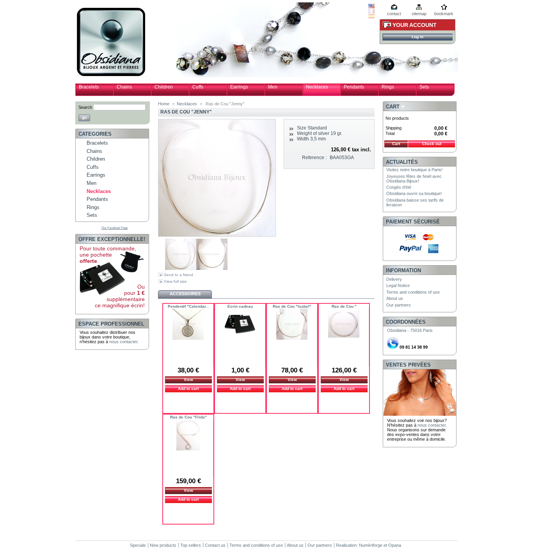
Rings (388, 87)
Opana (394, 545)
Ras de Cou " (344, 306)
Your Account (415, 25)
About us (394, 298)
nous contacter (123, 341)
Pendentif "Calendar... (188, 306)
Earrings (239, 87)
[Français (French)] (371, 11)
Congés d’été (398, 187)
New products (163, 545)
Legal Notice (398, 285)
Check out (431, 144)
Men (272, 87)
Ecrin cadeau (240, 306)
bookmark (443, 13)
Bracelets (89, 87)
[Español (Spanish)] (371, 16)
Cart (393, 107)
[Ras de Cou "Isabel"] (292, 325)
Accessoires (185, 293)
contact (394, 13)
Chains (124, 87)
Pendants (354, 87)
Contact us (215, 545)
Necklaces (317, 87)
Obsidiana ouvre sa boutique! (414, 193)
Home (163, 103)
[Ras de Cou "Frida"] (188, 435)
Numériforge (370, 545)
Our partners (398, 305)
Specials (138, 545)
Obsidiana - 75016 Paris (410, 330)
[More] (189, 351)
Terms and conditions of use (413, 292)
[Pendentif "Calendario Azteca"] (188, 325)
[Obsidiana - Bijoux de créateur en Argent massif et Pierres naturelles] (111, 73)
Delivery (394, 279)
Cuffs (197, 87)
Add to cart (188, 388)
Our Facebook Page (114, 228)
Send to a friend (178, 275)
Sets (424, 87)
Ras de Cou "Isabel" (292, 306)
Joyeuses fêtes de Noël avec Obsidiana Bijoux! (414, 178)
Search (85, 107)
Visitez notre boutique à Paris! (414, 169)
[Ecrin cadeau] (240, 325)
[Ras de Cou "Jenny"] (180, 268)
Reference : (314, 157)
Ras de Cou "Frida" (188, 417)
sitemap (419, 13)
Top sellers (190, 545)
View (188, 380)
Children (164, 87)
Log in (417, 37)
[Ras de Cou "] (344, 325)
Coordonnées (406, 322)
